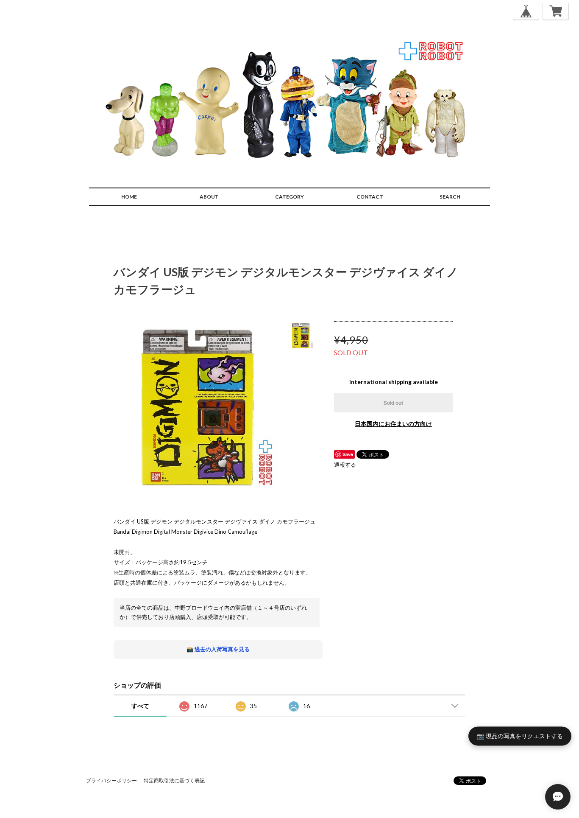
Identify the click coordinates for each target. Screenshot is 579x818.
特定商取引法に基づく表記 (174, 780)
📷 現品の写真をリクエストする (520, 736)
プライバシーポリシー (111, 780)
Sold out (393, 402)
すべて (140, 705)
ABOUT (209, 196)
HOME (129, 196)
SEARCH (450, 196)
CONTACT (369, 196)
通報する (345, 464)
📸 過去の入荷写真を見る (218, 649)
